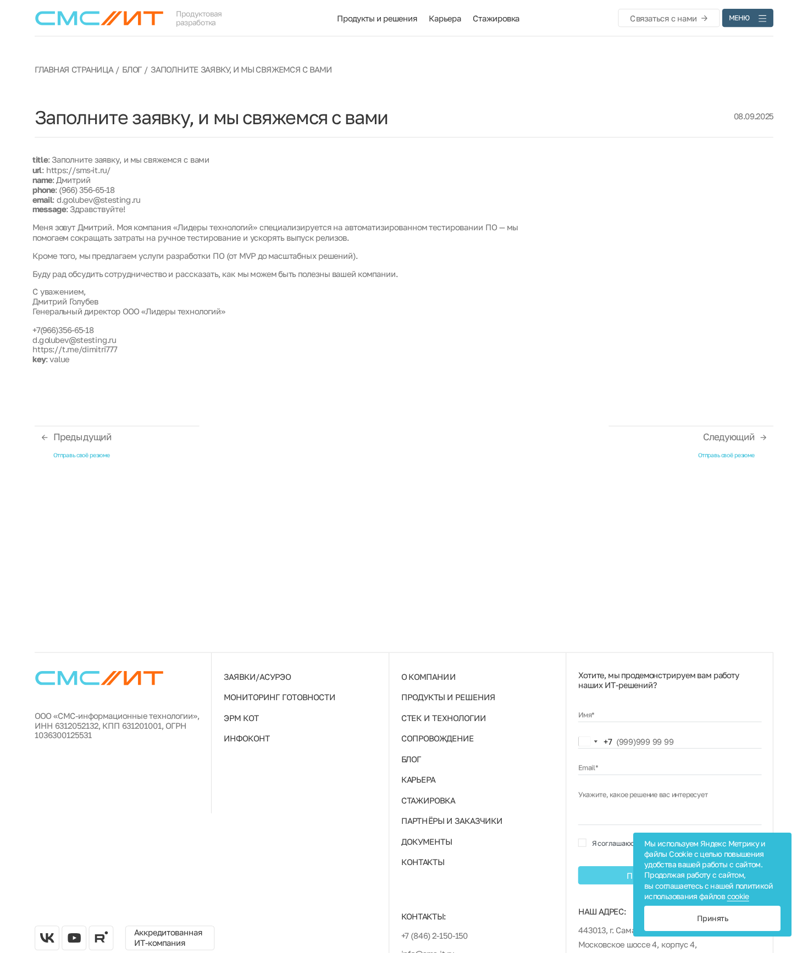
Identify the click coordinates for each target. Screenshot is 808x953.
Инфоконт (247, 738)
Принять (712, 918)
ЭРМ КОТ (241, 718)
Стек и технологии (443, 718)
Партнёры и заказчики (451, 820)
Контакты (423, 862)
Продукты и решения (377, 18)
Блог (132, 69)
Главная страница (74, 69)
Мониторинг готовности (279, 697)
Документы (426, 841)
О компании (428, 676)
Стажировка (496, 18)
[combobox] (595, 742)
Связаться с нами (663, 18)
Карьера (445, 18)
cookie (738, 896)
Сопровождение (437, 738)
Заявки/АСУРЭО (257, 676)
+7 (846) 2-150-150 (434, 935)
